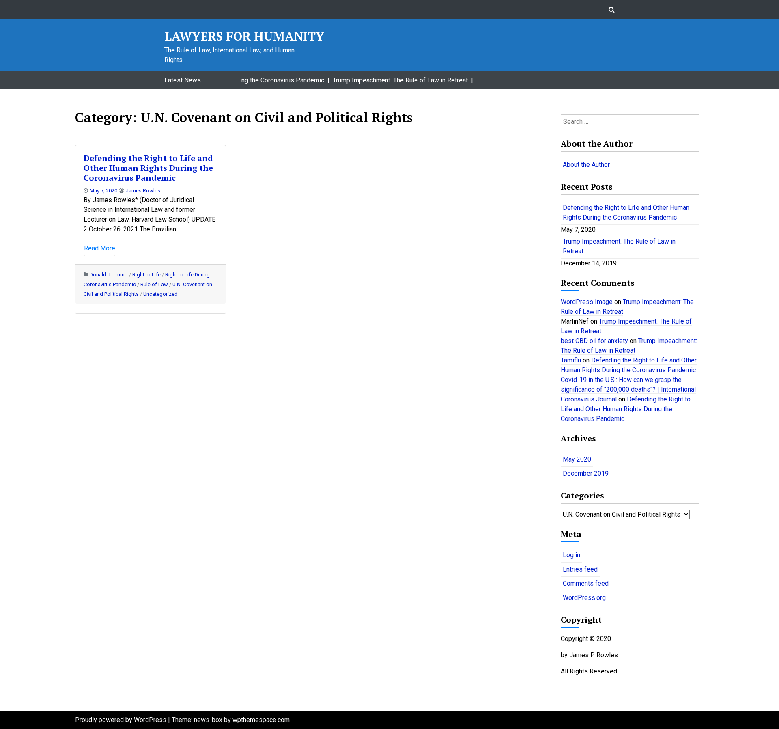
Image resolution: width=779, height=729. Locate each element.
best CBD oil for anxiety (594, 341)
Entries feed (580, 569)
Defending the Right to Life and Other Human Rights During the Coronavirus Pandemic (148, 168)
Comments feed (586, 583)
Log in (571, 555)
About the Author (586, 164)
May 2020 (577, 459)
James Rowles (143, 191)
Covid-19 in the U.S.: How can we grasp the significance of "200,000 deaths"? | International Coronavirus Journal (628, 389)
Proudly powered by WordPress (121, 720)
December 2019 (586, 473)
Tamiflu (571, 360)
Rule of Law (154, 284)
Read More (99, 248)
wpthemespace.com (261, 720)
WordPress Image (587, 302)
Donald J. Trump (109, 275)
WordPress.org (584, 598)
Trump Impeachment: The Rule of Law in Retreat (619, 246)
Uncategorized (160, 294)
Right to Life (146, 275)
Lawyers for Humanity (244, 36)
